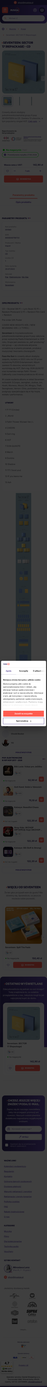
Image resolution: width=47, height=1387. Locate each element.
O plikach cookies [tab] (39, 671)
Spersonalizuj (22, 721)
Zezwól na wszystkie (24, 714)
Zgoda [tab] (8, 671)
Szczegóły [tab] (23, 671)
